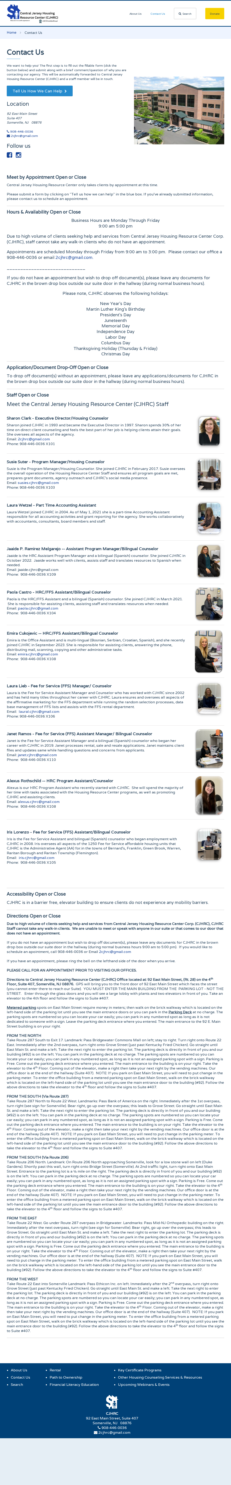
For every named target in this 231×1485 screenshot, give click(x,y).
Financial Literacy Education (74, 1384)
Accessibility (36, 894)
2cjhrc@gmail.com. (74, 257)
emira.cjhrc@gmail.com (38, 654)
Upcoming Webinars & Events (144, 1384)
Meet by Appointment (46, 177)
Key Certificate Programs (140, 1370)
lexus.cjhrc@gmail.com (40, 801)
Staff (28, 395)
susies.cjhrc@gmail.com (38, 482)
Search (187, 13)
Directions (34, 916)
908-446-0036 (21, 131)
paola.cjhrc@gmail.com (38, 608)
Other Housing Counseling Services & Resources (160, 1377)
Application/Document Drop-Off (58, 367)
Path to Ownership (66, 1377)
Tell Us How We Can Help (38, 91)
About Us (135, 13)
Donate (214, 13)
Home (11, 32)
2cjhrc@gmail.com (24, 136)
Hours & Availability (44, 212)
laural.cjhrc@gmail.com (39, 711)
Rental (55, 1370)
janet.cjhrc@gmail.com (37, 755)
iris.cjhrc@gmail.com (36, 857)
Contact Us (157, 13)
